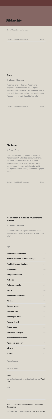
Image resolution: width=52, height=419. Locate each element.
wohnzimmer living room (23, 168)
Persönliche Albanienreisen (22, 404)
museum (11, 160)
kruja (30, 87)
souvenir (11, 90)
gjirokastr (36, 155)
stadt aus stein (30, 163)
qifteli (36, 87)
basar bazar (22, 87)
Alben (9, 404)
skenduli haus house (15, 163)
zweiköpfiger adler (32, 96)
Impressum (39, 404)
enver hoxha (27, 155)
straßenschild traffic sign (17, 230)
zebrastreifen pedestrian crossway (20, 233)
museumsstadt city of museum (27, 160)
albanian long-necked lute (17, 85)
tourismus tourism (22, 93)
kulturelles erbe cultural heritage (31, 158)
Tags (13, 30)
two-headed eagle (22, 30)
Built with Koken (39, 411)
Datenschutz (11, 407)
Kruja (9, 75)
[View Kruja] (26, 71)
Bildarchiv (14, 20)
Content (9, 39)
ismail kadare (13, 158)
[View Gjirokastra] (26, 141)
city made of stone (14, 155)
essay (9, 375)
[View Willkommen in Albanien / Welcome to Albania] (26, 214)
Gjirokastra (12, 145)
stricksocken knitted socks (25, 90)
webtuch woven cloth (15, 96)
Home (9, 30)
